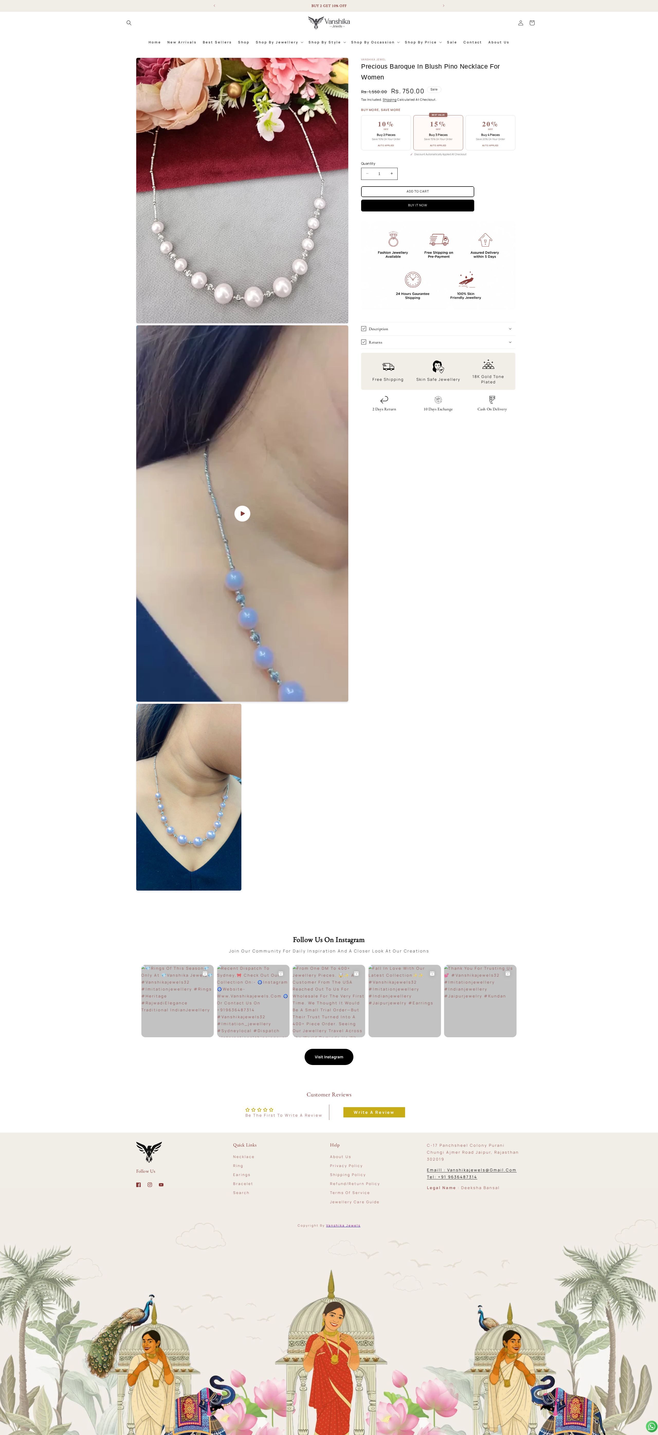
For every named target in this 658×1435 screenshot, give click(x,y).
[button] (129, 23)
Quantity (368, 163)
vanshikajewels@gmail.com (482, 1170)
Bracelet (243, 1183)
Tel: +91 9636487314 (452, 1177)
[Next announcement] (443, 5)
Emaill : (437, 1170)
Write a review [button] (374, 1112)
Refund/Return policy (355, 1183)
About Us (340, 1156)
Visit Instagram (329, 1056)
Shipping (390, 99)
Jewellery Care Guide (355, 1201)
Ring (238, 1165)
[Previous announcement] (214, 5)
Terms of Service (350, 1192)
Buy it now (417, 205)
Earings (242, 1174)
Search (241, 1192)
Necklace (244, 1156)
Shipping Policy (348, 1174)
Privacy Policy (346, 1165)
